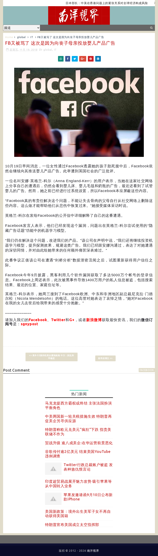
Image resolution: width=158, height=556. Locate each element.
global (21, 37)
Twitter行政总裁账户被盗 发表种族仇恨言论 (88, 467)
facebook (147, 370)
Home (9, 37)
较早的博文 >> (105, 358)
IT (31, 37)
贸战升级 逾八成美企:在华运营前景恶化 (79, 443)
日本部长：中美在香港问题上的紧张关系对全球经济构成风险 (99, 3)
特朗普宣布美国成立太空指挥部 (72, 524)
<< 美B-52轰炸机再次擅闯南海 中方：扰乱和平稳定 (51, 356)
